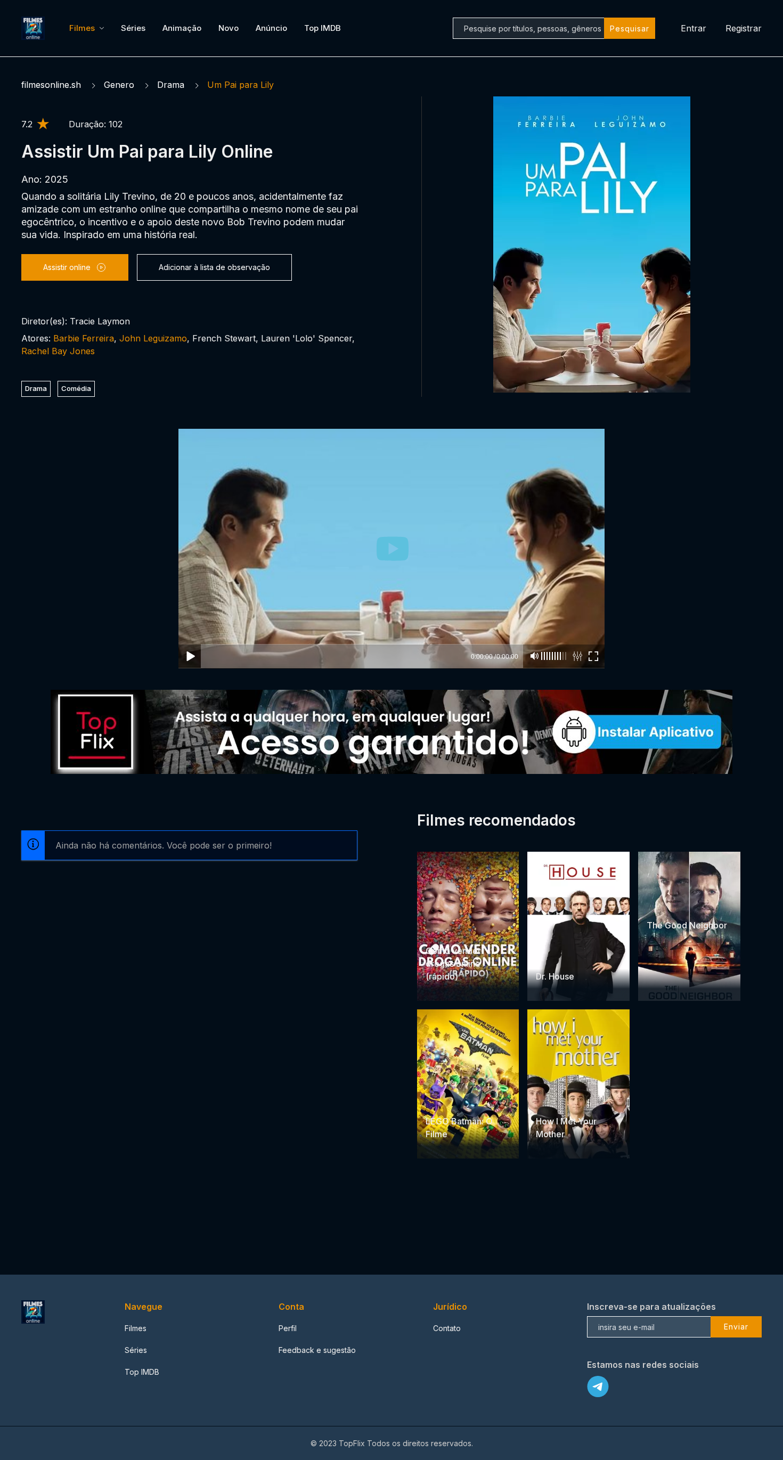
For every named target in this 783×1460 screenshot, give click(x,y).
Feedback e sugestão (317, 1350)
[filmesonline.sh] (34, 28)
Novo (228, 28)
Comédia (76, 388)
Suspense (581, 956)
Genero (119, 84)
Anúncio (271, 28)
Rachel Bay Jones (58, 351)
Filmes (82, 28)
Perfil (288, 1328)
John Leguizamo (153, 338)
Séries (133, 28)
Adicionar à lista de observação (214, 267)
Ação (463, 930)
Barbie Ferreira (83, 338)
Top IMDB (322, 28)
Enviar (736, 1326)
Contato (447, 1328)
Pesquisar (629, 28)
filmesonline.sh (51, 84)
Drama (170, 84)
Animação (181, 28)
